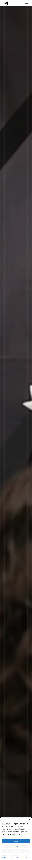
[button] (29, 820)
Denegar (16, 846)
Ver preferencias (16, 851)
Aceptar (16, 841)
